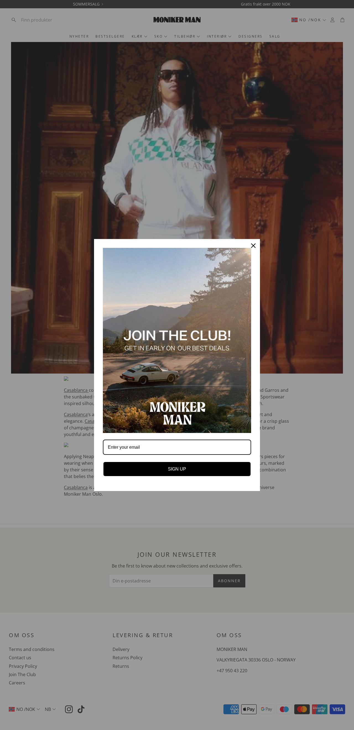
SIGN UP (177, 469)
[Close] (253, 245)
